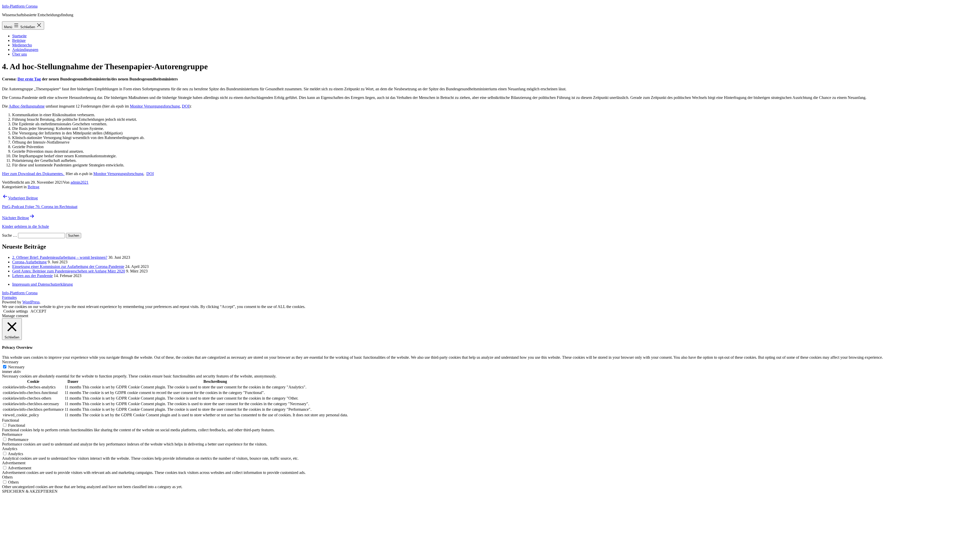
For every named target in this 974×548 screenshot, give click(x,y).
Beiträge (19, 40)
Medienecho (22, 45)
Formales (9, 297)
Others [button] (7, 477)
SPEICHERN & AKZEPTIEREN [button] (30, 491)
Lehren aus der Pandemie (32, 275)
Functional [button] (10, 420)
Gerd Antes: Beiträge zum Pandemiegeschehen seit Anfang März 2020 (68, 271)
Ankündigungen (25, 49)
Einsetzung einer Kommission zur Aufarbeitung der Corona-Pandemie (68, 266)
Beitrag (33, 187)
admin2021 (80, 182)
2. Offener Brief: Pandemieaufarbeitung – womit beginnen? (59, 257)
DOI (185, 106)
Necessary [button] (10, 362)
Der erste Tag (29, 79)
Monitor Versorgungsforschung (155, 106)
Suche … (9, 235)
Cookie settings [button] (15, 311)
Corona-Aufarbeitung (29, 262)
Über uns (19, 54)
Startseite (19, 36)
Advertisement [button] (13, 463)
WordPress (31, 302)
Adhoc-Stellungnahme (27, 106)
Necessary (16, 367)
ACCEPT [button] (38, 311)
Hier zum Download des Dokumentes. (33, 174)
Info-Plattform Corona (20, 6)
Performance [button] (12, 434)
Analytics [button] (9, 449)
